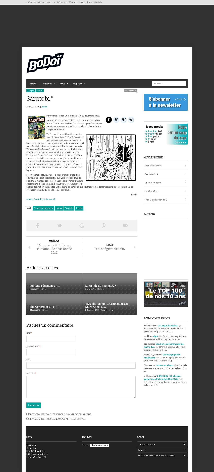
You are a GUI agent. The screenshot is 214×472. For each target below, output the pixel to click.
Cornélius (38, 208)
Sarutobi (69, 208)
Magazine (76, 84)
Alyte (155, 336)
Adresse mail (33, 347)
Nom (29, 333)
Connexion (31, 448)
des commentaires (36, 454)
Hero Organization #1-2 (156, 200)
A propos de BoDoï (146, 444)
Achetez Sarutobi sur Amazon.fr (41, 199)
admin (44, 107)
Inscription (31, 445)
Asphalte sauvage (153, 166)
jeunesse (49, 208)
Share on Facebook (37, 225)
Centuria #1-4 (151, 174)
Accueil (33, 83)
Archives (85, 445)
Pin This (104, 225)
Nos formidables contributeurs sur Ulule (156, 455)
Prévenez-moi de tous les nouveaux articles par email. (57, 419)
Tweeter (59, 225)
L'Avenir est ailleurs (164, 365)
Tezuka (79, 208)
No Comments (130, 91)
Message (31, 373)
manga (59, 208)
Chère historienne (153, 183)
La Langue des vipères (168, 325)
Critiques (46, 84)
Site (28, 360)
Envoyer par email (126, 225)
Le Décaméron (151, 191)
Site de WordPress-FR (36, 457)
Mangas (40, 91)
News (60, 84)
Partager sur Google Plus (82, 225)
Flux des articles (35, 451)
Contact (141, 450)
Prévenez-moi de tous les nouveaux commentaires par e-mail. (60, 414)
